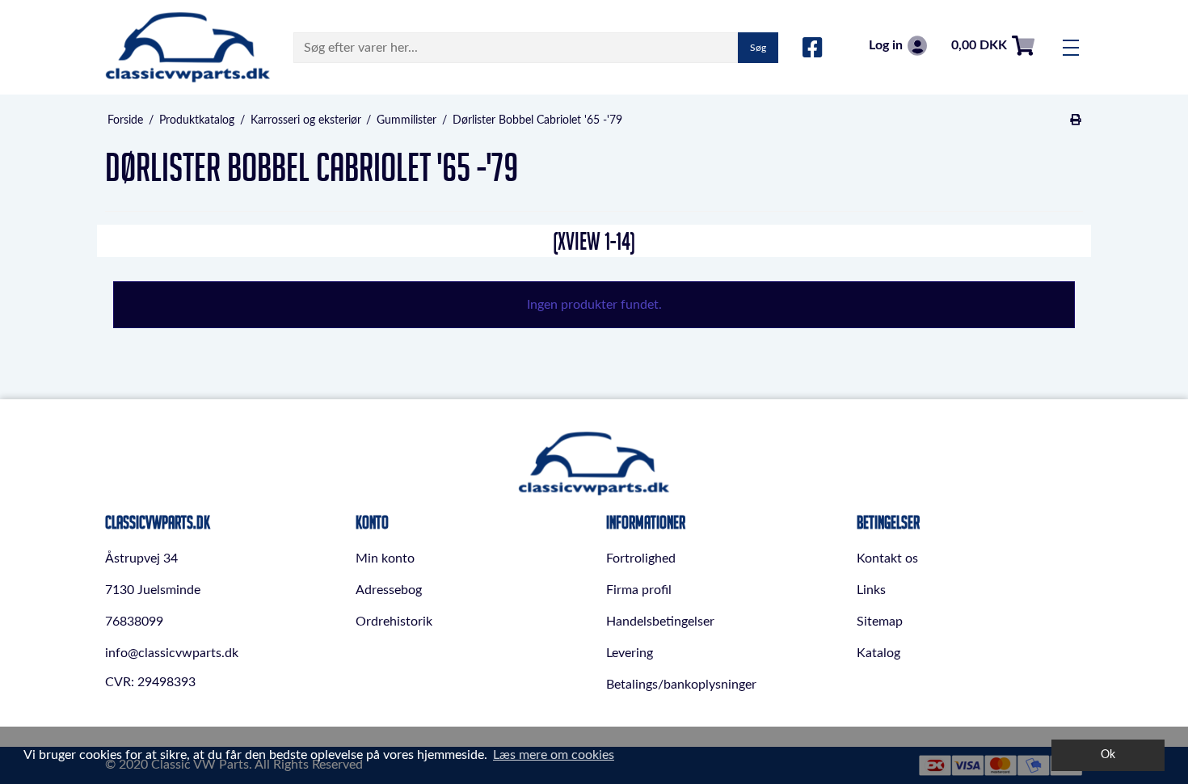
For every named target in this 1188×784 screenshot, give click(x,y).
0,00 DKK (979, 45)
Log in (886, 45)
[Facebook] (813, 48)
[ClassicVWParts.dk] (188, 47)
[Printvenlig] (1076, 120)
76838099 (134, 621)
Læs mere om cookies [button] (553, 754)
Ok (1108, 754)
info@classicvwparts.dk (171, 653)
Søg (758, 48)
